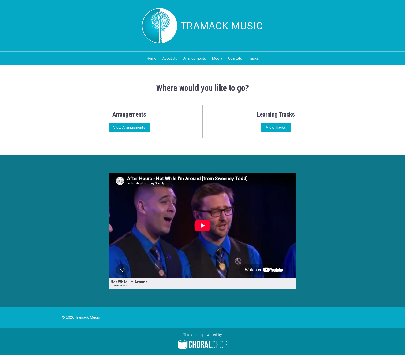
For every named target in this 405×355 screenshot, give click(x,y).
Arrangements (194, 58)
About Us (169, 58)
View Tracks (276, 127)
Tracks (253, 58)
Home (151, 58)
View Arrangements (129, 127)
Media (217, 58)
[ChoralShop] (202, 344)
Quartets (235, 58)
